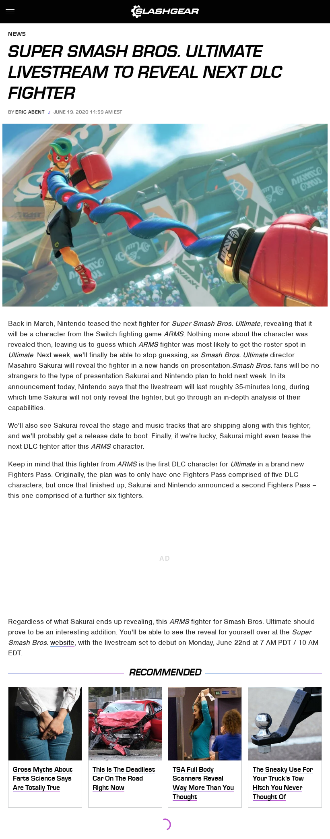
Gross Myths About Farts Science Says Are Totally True (42, 778)
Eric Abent (29, 112)
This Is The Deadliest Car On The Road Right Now (124, 778)
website (62, 642)
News (17, 34)
